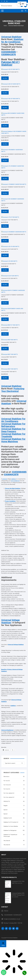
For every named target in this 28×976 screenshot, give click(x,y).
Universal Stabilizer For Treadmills (13, 435)
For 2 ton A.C (7, 789)
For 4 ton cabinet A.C (9, 797)
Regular (5, 805)
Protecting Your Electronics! (12, 389)
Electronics (6, 776)
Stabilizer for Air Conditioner (12, 40)
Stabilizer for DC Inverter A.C (11, 822)
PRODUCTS (7, 801)
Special (5, 809)
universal (4, 479)
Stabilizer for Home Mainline (11, 826)
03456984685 (8, 52)
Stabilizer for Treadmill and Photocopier (10, 835)
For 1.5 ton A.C (7, 785)
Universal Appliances (7, 730)
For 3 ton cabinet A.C (9, 793)
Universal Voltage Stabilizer (10, 621)
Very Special (7, 840)
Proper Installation (10, 501)
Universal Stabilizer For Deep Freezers (13, 430)
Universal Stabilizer (11, 37)
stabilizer (13, 479)
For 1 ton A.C (7, 780)
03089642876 (8, 54)
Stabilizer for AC (8, 818)
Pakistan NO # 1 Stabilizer (10, 63)
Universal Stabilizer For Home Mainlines (13, 440)
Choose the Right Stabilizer (13, 488)
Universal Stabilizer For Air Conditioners (13, 420)
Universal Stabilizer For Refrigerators (13, 425)
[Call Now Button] (24, 973)
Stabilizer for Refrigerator (10, 830)
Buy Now (5, 78)
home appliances (15, 480)
